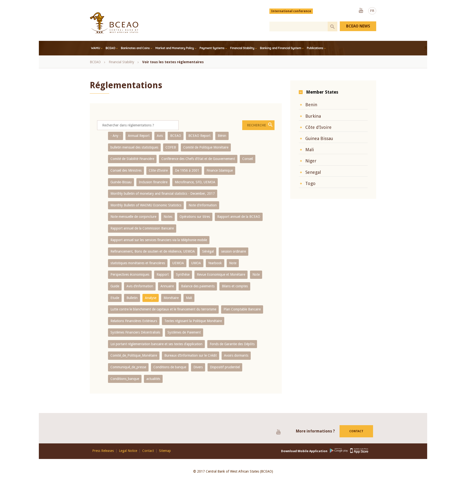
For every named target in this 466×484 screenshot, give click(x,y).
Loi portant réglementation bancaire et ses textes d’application (156, 344)
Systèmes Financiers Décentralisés (135, 332)
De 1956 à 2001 (187, 170)
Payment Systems (212, 48)
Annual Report (139, 136)
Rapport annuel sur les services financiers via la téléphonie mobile (158, 240)
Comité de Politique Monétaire (205, 147)
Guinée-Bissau (121, 182)
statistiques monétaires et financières (137, 263)
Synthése (183, 274)
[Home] (114, 23)
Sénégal (208, 251)
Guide (114, 286)
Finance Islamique (220, 170)
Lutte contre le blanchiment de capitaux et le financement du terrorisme (163, 309)
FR (372, 11)
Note (232, 263)
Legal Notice (128, 451)
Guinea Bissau (319, 138)
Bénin (222, 136)
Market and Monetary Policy (174, 48)
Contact (356, 431)
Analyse (150, 298)
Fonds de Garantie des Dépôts (232, 344)
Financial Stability (242, 48)
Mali (189, 298)
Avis (160, 136)
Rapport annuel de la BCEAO (238, 217)
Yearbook (215, 263)
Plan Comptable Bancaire (242, 309)
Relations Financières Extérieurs (133, 321)
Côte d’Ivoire (158, 170)
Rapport (163, 274)
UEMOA (178, 263)
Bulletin (132, 298)
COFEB (171, 147)
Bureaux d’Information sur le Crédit (190, 355)
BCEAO (110, 48)
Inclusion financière (153, 182)
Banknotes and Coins (135, 48)
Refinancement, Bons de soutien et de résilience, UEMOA (152, 251)
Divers (198, 367)
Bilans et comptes (235, 286)
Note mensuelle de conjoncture (133, 217)
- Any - (115, 136)
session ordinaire (233, 251)
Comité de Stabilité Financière (132, 159)
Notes (168, 217)
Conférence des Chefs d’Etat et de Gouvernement (198, 159)
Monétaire (171, 298)
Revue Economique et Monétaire (221, 274)
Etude (114, 298)
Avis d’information (139, 286)
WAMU (95, 48)
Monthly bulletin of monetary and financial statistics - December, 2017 (162, 193)
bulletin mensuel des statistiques (134, 147)
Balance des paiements (198, 286)
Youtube (361, 10)
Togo (310, 183)
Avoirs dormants (236, 355)
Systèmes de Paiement (184, 332)
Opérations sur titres (195, 217)
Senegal (313, 172)
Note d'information (203, 205)
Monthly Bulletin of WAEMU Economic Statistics (145, 205)
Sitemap (165, 451)
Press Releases (103, 451)
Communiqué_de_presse (128, 367)
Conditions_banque (124, 379)
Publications (315, 48)
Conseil (247, 159)
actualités (153, 379)
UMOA (196, 263)
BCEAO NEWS (358, 26)
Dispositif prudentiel (225, 367)
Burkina (313, 116)
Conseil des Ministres (125, 170)
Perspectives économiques (129, 274)
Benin (311, 104)
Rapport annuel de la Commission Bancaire (142, 228)
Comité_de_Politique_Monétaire (133, 355)
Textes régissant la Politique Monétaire (193, 321)
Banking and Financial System (280, 48)
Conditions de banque (169, 367)
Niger (310, 160)
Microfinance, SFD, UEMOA (195, 182)
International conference (291, 11)
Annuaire (167, 286)
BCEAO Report (199, 136)
